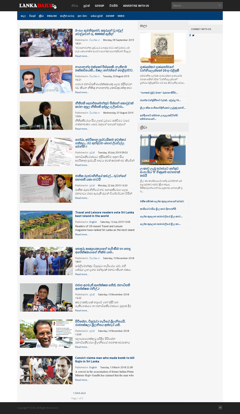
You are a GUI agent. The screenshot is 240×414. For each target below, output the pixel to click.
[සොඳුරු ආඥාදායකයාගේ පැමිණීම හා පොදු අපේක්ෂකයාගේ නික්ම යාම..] (46, 261)
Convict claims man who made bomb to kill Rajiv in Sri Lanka (104, 359)
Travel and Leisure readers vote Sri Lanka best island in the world (104, 214)
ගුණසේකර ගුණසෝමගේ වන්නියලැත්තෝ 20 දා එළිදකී (159, 68)
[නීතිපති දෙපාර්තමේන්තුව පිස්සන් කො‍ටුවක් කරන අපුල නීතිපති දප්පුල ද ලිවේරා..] (46, 115)
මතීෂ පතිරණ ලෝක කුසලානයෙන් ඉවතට (162, 201)
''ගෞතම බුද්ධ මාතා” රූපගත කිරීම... (159, 92)
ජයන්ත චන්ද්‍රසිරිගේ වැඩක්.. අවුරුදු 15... (160, 100)
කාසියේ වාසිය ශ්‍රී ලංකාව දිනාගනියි (158, 209)
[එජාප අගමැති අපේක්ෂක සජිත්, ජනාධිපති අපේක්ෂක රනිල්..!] (46, 297)
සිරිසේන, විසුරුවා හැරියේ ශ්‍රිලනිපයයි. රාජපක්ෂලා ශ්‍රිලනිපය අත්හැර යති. (100, 323)
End (84, 393)
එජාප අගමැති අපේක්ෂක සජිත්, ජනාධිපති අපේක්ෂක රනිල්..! (102, 287)
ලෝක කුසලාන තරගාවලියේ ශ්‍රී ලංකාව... (161, 216)
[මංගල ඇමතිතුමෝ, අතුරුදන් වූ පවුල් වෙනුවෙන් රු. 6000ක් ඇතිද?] (46, 42)
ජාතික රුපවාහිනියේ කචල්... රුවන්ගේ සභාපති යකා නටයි (100, 177)
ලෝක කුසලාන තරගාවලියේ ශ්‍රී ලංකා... (160, 224)
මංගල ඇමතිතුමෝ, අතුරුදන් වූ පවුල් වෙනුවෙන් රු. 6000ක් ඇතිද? (99, 32)
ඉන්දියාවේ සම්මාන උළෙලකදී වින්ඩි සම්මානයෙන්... (159, 117)
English (93, 222)
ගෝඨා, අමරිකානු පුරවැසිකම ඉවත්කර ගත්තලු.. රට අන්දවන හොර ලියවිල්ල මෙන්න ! (100, 143)
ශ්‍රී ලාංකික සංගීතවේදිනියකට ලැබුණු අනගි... (163, 108)
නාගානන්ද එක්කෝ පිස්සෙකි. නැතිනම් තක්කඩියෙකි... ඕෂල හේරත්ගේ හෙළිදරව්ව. (104, 68)
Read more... (82, 56)
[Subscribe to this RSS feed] (134, 23)
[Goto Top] (220, 407)
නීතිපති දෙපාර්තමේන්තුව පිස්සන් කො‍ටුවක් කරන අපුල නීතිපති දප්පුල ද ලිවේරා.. (104, 105)
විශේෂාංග (94, 40)
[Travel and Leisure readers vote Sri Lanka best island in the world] (46, 224)
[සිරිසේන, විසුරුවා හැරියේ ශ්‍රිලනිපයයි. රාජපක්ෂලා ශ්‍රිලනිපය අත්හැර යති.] (46, 333)
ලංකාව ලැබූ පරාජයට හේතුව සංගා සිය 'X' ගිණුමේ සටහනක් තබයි (160, 172)
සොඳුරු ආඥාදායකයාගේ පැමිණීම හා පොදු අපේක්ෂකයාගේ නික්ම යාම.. (103, 250)
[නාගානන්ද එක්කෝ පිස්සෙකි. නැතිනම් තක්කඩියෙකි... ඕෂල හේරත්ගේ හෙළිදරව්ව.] (46, 79)
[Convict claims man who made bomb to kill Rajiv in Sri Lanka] (46, 370)
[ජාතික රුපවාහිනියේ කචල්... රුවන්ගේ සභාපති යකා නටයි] (46, 188)
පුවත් (92, 152)
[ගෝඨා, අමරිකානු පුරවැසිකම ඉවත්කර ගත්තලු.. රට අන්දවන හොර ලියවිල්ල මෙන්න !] (46, 151)
